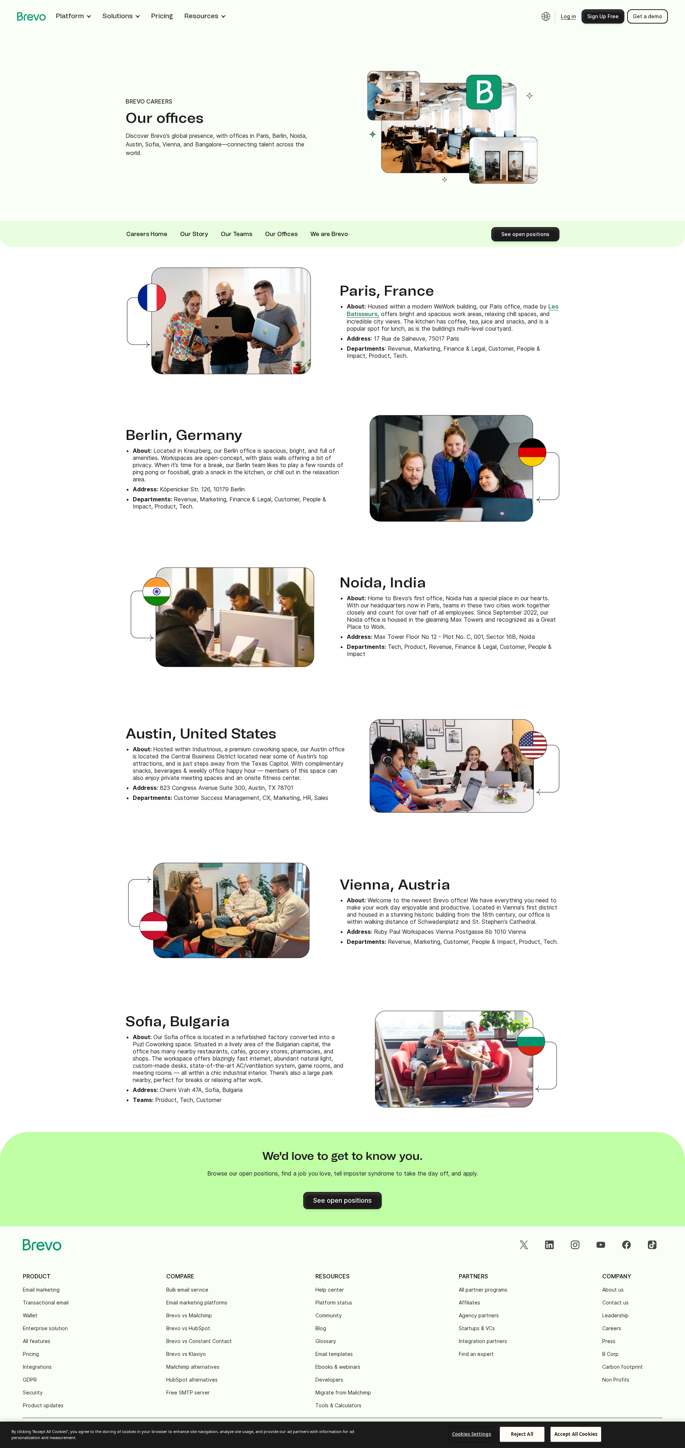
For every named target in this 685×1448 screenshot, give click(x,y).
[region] (342, 1435)
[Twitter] (524, 1245)
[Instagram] (575, 1245)
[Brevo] (31, 16)
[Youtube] (601, 1245)
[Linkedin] (549, 1245)
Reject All (522, 1434)
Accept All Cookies (575, 1434)
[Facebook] (626, 1245)
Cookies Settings (471, 1434)
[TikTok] (652, 1245)
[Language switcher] (545, 16)
